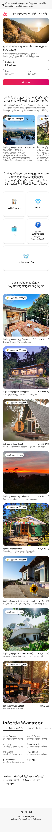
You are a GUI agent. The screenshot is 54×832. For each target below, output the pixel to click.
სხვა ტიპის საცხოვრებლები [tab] (38, 728)
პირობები (37, 819)
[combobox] (26, 64)
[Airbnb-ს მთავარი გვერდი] (5, 13)
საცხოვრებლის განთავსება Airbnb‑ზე (28, 13)
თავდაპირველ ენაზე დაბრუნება (19, 6)
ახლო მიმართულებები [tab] (13, 728)
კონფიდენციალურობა (20, 819)
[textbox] (14, 74)
